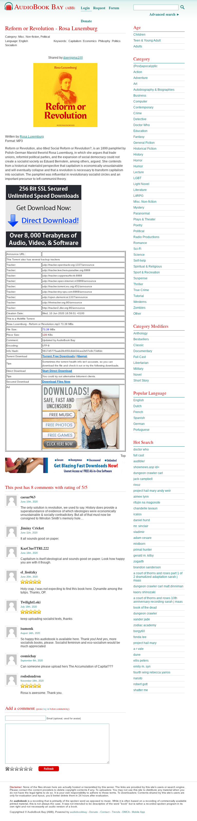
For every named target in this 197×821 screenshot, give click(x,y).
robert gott (140, 684)
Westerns (139, 302)
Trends (116, 811)
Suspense (140, 278)
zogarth (138, 561)
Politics (116, 41)
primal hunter (142, 549)
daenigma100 (73, 57)
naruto (137, 678)
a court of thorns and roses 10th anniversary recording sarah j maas (158, 599)
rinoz (136, 485)
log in (46, 709)
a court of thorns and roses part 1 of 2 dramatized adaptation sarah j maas (157, 576)
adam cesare (142, 538)
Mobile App (138, 811)
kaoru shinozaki (144, 592)
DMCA (126, 811)
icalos (137, 514)
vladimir (138, 532)
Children (139, 34)
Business (139, 95)
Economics (90, 41)
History (138, 154)
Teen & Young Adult (147, 40)
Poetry (137, 225)
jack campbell (143, 479)
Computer (140, 101)
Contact (105, 811)
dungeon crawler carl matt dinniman (158, 586)
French (138, 412)
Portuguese (141, 430)
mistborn (139, 544)
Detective (139, 119)
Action (137, 72)
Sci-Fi (137, 249)
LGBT (137, 178)
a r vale (138, 649)
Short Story (141, 380)
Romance (140, 243)
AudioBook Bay (44, 6)
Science (139, 254)
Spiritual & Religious (147, 266)
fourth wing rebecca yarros (151, 672)
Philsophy (104, 41)
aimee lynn (141, 496)
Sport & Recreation (146, 272)
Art (135, 84)
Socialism (11, 45)
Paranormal (141, 213)
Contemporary (143, 107)
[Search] (182, 8)
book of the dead (145, 607)
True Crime (141, 290)
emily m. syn (142, 666)
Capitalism (74, 41)
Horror (137, 160)
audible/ (139, 461)
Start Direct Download (57, 370)
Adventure (140, 78)
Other (137, 313)
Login (85, 8)
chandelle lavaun (145, 508)
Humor (138, 166)
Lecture (138, 172)
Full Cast (139, 357)
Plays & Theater (144, 219)
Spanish (139, 418)
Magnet (82, 356)
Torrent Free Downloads (58, 356)
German (139, 424)
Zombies (139, 308)
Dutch (137, 406)
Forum (114, 8)
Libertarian (141, 363)
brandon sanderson (147, 567)
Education (140, 131)
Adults (137, 46)
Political (45, 36)
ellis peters (141, 660)
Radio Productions (146, 237)
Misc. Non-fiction (28, 36)
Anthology (140, 333)
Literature (140, 190)
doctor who (141, 449)
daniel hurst (141, 520)
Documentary (142, 351)
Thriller (138, 284)
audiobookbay (78, 811)
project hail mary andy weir (152, 490)
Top (123, 456)
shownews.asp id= (146, 467)
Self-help (139, 260)
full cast (138, 455)
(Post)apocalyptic (145, 66)
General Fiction (144, 143)
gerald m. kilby (143, 555)
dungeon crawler (145, 613)
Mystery (138, 207)
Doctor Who (141, 125)
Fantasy (138, 137)
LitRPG (138, 196)
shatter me (140, 690)
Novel (137, 374)
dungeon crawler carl (148, 473)
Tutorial (138, 296)
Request (99, 8)
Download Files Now (56, 381)
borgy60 (139, 631)
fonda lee (139, 637)
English (138, 400)
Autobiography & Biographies (153, 89)
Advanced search (162, 14)
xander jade (141, 619)
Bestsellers (141, 339)
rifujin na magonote (146, 502)
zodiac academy (144, 625)
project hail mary (144, 643)
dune (137, 654)
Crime (137, 113)
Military (138, 369)
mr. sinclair (140, 526)
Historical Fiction (144, 148)
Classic (138, 345)
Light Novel (141, 184)
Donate (86, 21)
